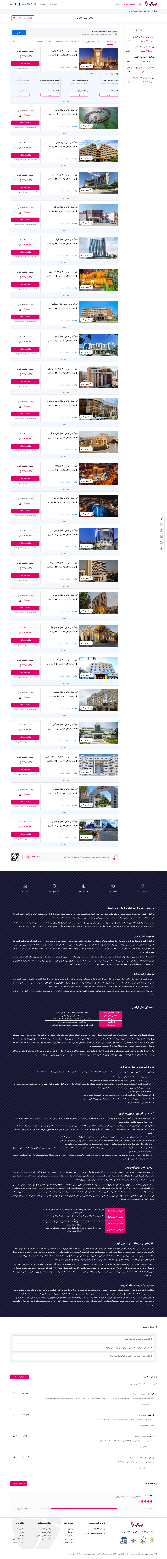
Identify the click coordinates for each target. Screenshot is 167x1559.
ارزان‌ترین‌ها (102, 41)
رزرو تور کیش (69, 1535)
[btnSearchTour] (140, 4)
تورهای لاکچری (91, 41)
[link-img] (98, 59)
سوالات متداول (46, 1532)
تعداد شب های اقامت (61, 17)
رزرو (108, 94)
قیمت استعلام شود (25, 51)
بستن (45, 14)
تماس (19, 32)
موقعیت (75, 67)
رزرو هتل (71, 1532)
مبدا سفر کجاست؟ (113, 16)
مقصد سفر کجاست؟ (96, 16)
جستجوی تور (130, 4)
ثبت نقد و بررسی (19, 1483)
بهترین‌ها (110, 41)
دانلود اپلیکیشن (18, 1539)
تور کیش (146, 11)
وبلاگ (117, 4)
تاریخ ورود (80, 17)
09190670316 (31, 4)
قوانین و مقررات (45, 1539)
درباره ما (43, 4)
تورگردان (154, 11)
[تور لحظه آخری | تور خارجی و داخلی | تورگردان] (151, 3)
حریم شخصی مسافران (43, 1535)
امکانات (68, 67)
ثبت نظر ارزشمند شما (21, 1377)
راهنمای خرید (46, 1528)
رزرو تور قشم (69, 1542)
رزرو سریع (66, 101)
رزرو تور (71, 1528)
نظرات (62, 67)
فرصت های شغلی (18, 1542)
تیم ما (22, 1535)
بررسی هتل (85, 66)
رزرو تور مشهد (69, 1539)
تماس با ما (53, 4)
